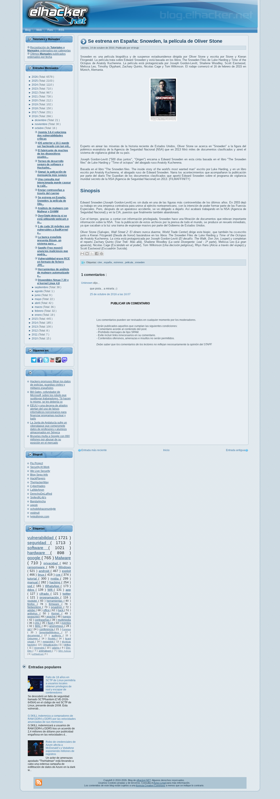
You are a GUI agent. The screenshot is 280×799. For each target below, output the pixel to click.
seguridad (38, 542)
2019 (35, 104)
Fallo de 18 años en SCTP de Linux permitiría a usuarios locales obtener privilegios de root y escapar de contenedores (60, 685)
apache (51, 616)
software (37, 547)
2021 (35, 96)
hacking (55, 582)
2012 (35, 330)
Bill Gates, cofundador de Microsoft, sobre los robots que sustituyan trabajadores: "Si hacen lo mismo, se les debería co (50, 396)
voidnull (35, 512)
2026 (35, 76)
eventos (66, 622)
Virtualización (50, 644)
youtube (32, 600)
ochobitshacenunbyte (43, 508)
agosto (39, 291)
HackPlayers (37, 478)
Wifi (50, 589)
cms (37, 622)
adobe (31, 610)
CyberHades (37, 486)
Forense (66, 629)
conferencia (46, 629)
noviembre (41, 124)
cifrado (44, 593)
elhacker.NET (143, 780)
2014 (35, 322)
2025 (35, 80)
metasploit (48, 641)
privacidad (52, 563)
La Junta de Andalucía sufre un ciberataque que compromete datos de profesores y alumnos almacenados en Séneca (48, 427)
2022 (35, 92)
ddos (31, 589)
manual (33, 582)
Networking (34, 607)
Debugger (33, 638)
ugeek (34, 505)
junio (38, 295)
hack (61, 610)
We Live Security (40, 471)
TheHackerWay (39, 482)
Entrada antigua (235, 450)
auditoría (57, 635)
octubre (39, 128)
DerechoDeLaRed (41, 493)
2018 (35, 108)
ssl (29, 629)
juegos (67, 616)
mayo (38, 299)
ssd (30, 586)
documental (34, 635)
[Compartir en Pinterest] (101, 253)
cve (58, 574)
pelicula (129, 262)
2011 (35, 334)
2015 (35, 318)
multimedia (64, 619)
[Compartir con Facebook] (96, 253)
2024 (35, 84)
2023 (35, 88)
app (68, 589)
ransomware (36, 567)
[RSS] (38, 782)
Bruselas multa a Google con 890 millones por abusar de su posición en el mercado (50, 439)
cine (100, 262)
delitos (67, 644)
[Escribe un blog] (87, 253)
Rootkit (52, 638)
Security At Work (39, 467)
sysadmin (57, 607)
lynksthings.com (39, 516)
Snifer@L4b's (38, 497)
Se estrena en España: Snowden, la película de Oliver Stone (155, 41)
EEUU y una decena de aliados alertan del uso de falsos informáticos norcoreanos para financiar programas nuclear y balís (49, 412)
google (34, 558)
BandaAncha (38, 501)
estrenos (119, 262)
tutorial (32, 578)
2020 (35, 100)
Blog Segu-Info (39, 474)
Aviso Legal (160, 782)
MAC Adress (64, 651)
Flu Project (36, 463)
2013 (35, 326)
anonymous (56, 626)
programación (50, 597)
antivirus (33, 613)
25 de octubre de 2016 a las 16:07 (110, 294)
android (45, 571)
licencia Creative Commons (150, 785)
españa (108, 262)
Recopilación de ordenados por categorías (49, 49)
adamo (56, 647)
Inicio (166, 450)
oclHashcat (38, 654)
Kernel (56, 613)
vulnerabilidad (41, 537)
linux (41, 574)
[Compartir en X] (92, 253)
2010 (35, 338)
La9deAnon (37, 489)
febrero (39, 310)
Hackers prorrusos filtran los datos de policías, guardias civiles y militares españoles (50, 385)
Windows (64, 567)
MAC (38, 626)
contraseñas (42, 619)
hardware (38, 552)
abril (38, 303)
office (47, 610)
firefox (32, 604)
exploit (66, 571)
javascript (33, 616)
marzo (39, 307)
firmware (55, 604)
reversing (39, 647)
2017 (35, 112)
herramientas (55, 600)
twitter (67, 593)
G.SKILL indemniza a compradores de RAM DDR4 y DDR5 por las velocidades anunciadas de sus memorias (52, 718)
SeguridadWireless (50, 632)
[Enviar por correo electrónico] (82, 253)
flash (51, 622)
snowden (140, 262)
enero (38, 314)
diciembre (41, 120)
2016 (35, 116)
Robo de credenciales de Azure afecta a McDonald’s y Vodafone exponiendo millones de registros (61, 748)
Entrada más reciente (94, 450)
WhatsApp (53, 586)
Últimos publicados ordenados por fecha (46, 55)
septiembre (42, 287)
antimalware (45, 650)
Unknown (87, 282)
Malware (63, 558)
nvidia (55, 578)
